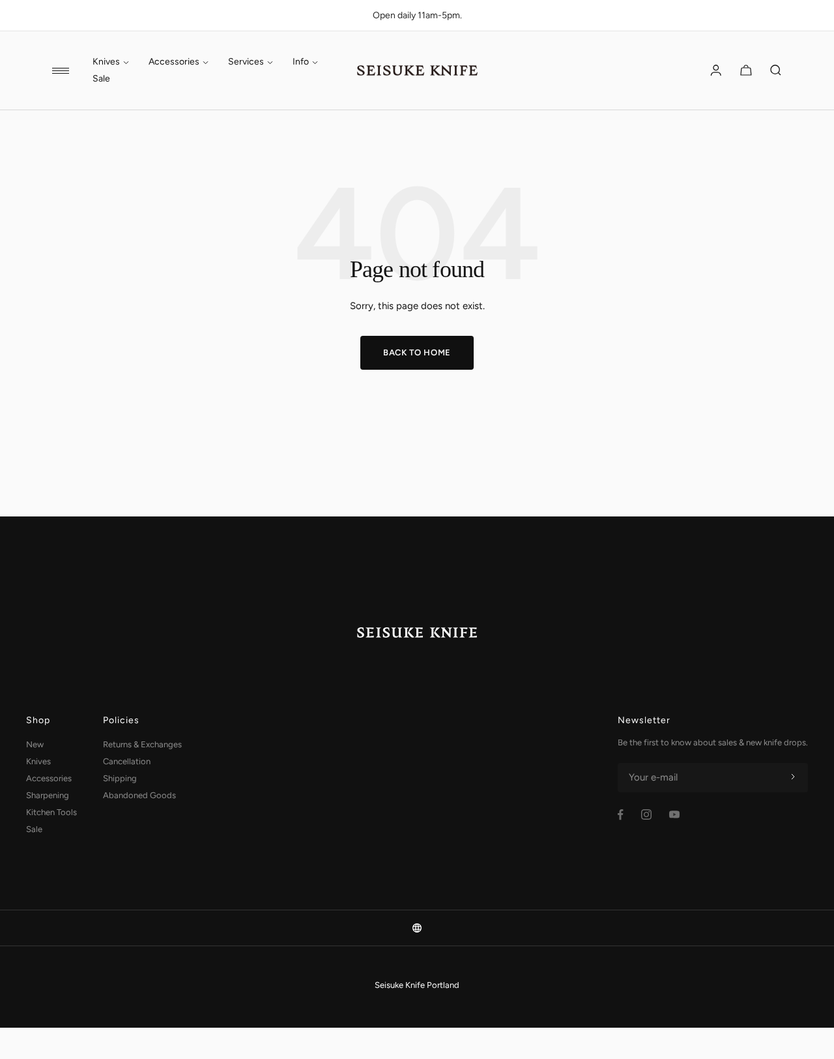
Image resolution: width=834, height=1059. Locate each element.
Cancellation (127, 761)
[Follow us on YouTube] (674, 814)
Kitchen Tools (51, 812)
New (35, 744)
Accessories (174, 62)
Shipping (120, 778)
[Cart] (746, 70)
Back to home (417, 352)
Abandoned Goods (139, 795)
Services (246, 62)
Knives (106, 62)
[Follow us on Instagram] (646, 814)
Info (301, 62)
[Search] (776, 70)
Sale (101, 78)
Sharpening (47, 795)
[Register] (793, 777)
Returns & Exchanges (142, 744)
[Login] (716, 70)
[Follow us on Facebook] (620, 814)
